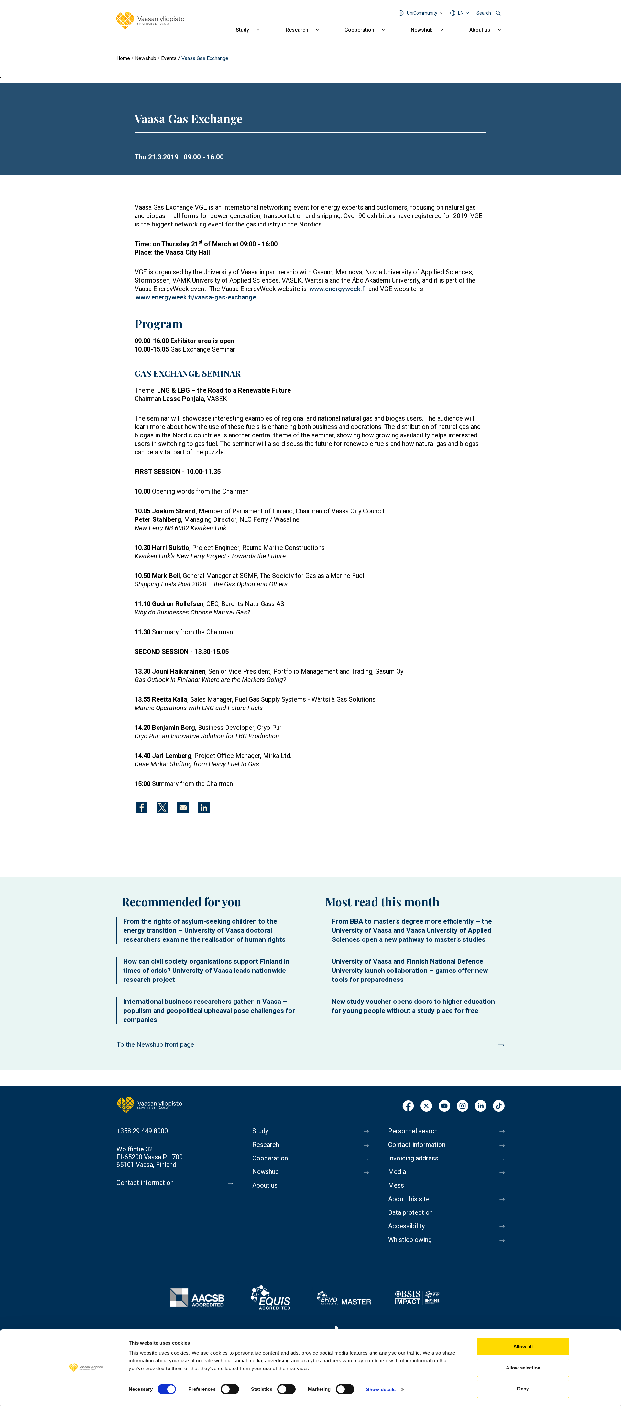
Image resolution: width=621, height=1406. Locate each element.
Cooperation (359, 30)
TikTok (499, 1106)
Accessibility (406, 1226)
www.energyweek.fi (337, 289)
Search (483, 13)
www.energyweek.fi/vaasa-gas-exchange (196, 297)
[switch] (230, 1389)
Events (169, 58)
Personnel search (413, 1131)
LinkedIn (480, 1106)
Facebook (408, 1106)
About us (479, 30)
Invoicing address (413, 1158)
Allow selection (523, 1367)
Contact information (145, 1183)
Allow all (523, 1346)
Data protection (410, 1212)
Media (397, 1172)
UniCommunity (422, 13)
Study (242, 30)
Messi (397, 1185)
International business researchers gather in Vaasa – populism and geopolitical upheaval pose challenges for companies (209, 1010)
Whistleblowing (410, 1239)
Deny (523, 1388)
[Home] (150, 20)
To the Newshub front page (155, 1044)
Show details (381, 1389)
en (460, 13)
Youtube (444, 1106)
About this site (409, 1199)
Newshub (422, 30)
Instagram (462, 1106)
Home (123, 58)
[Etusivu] (149, 1104)
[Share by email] (183, 807)
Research (297, 30)
